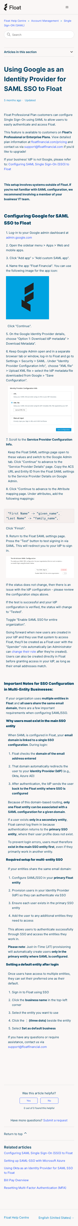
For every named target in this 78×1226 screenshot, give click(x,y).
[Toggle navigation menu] (67, 7)
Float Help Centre (15, 20)
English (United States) (55, 1217)
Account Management (45, 20)
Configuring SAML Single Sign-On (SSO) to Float (38, 1153)
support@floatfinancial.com (43, 147)
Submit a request (55, 1120)
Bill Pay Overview (16, 1180)
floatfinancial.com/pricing (49, 142)
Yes (29, 1100)
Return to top (13, 1134)
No (49, 1100)
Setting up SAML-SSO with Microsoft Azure (34, 1161)
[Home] (12, 7)
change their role (24, 651)
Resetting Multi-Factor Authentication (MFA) (35, 1188)
